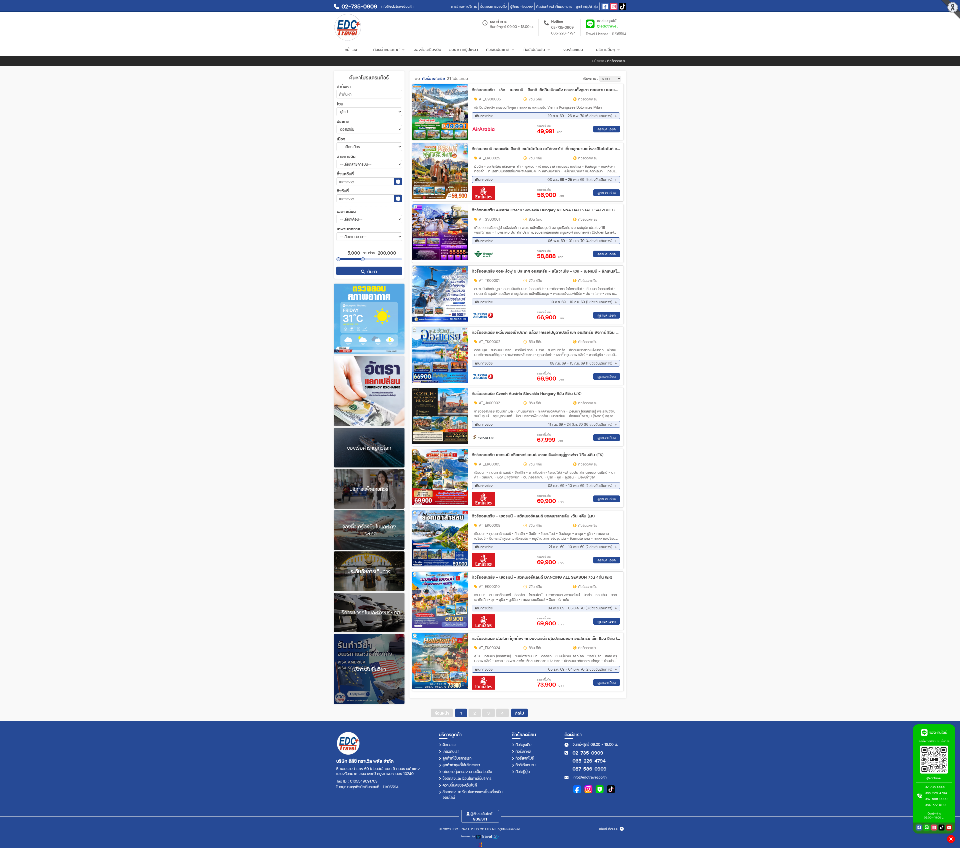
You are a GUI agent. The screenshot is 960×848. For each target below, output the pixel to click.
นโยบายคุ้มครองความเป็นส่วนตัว (467, 771)
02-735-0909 (562, 27)
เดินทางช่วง (543, 115)
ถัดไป (519, 713)
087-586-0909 (589, 768)
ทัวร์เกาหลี (523, 751)
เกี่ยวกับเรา (450, 751)
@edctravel (607, 26)
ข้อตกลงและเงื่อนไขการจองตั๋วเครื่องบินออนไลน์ (472, 794)
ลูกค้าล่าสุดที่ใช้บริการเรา (461, 765)
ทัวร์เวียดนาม (526, 765)
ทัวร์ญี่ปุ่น (523, 771)
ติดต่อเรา (449, 744)
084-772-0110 (935, 805)
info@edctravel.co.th (589, 777)
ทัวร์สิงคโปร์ (525, 758)
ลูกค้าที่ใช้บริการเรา (457, 758)
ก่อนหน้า (441, 713)
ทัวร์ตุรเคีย (524, 744)
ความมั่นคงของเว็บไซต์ (459, 785)
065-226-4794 (563, 33)
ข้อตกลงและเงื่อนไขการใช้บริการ (467, 778)
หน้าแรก (598, 60)
